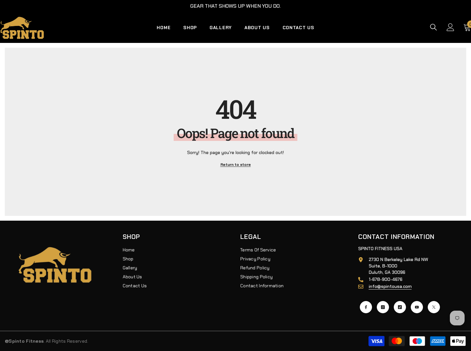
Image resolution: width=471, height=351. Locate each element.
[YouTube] (417, 307)
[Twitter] (434, 307)
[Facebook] (366, 307)
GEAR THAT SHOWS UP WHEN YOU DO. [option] (235, 6)
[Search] (433, 27)
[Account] (450, 27)
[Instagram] (383, 307)
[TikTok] (400, 307)
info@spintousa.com (390, 286)
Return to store (235, 164)
